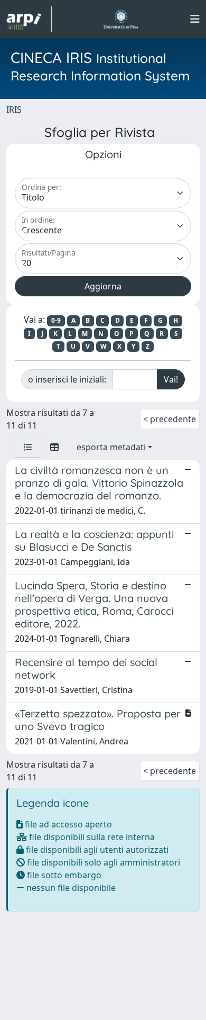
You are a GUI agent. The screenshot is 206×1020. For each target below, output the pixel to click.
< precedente (169, 419)
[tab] (28, 447)
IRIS (14, 109)
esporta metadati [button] (111, 447)
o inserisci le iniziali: (67, 379)
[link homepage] (29, 19)
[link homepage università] (120, 19)
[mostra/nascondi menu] (195, 19)
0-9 (56, 320)
